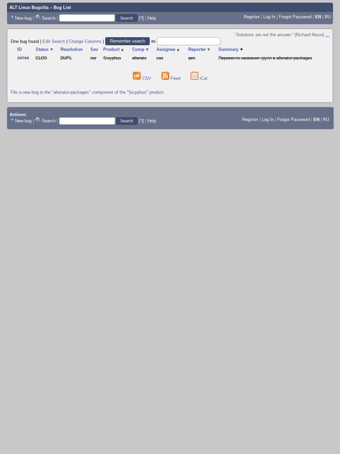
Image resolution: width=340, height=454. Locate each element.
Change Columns (85, 41)
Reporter (199, 49)
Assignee (168, 49)
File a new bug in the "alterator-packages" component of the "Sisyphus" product (87, 92)
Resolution (71, 49)
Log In (269, 16)
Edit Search (53, 41)
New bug (23, 18)
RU (328, 16)
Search (48, 18)
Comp (141, 49)
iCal (203, 78)
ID (19, 49)
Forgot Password (295, 16)
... (327, 34)
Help (151, 18)
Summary (231, 49)
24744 (23, 58)
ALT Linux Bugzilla (28, 7)
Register (252, 16)
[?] (141, 18)
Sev (94, 49)
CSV (146, 78)
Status (45, 49)
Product (114, 49)
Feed (175, 78)
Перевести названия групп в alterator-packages (265, 58)
